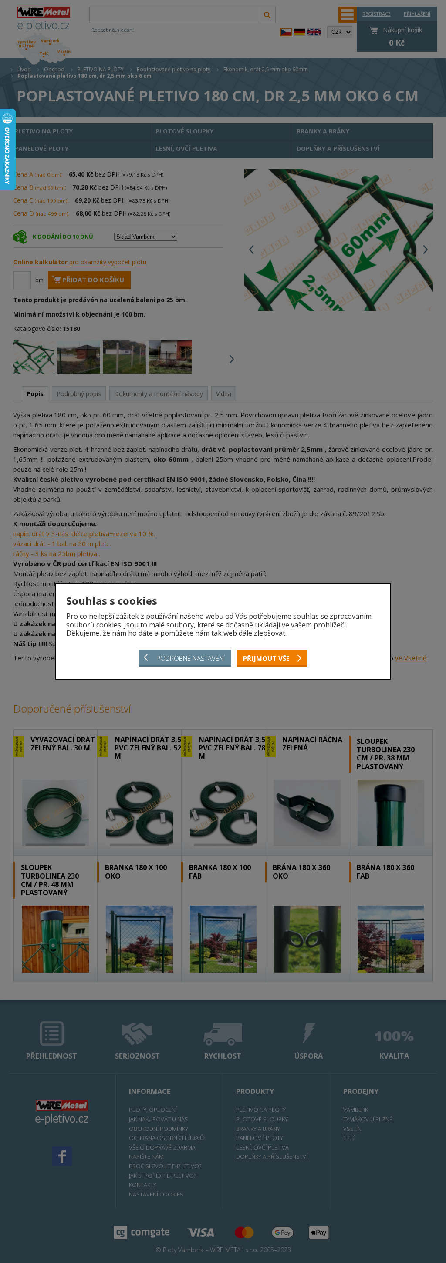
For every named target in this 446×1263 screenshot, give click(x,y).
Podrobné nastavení (190, 658)
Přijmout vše (266, 658)
